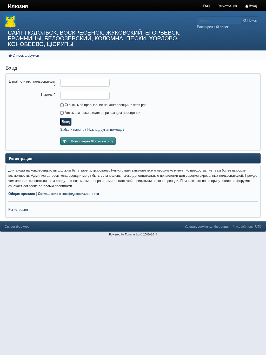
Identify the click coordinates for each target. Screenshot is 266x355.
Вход (66, 121)
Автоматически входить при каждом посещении (102, 112)
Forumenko (132, 234)
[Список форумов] (99, 21)
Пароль (48, 94)
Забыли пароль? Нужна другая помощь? (92, 129)
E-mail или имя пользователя (32, 84)
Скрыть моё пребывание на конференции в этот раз (105, 104)
